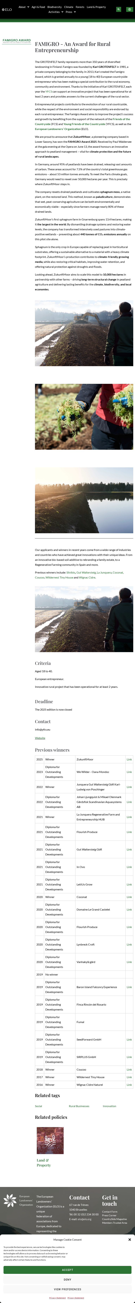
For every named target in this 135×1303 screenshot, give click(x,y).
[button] (129, 1239)
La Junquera (104, 572)
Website (40, 738)
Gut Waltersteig (86, 572)
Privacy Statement (57, 1297)
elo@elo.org (84, 1219)
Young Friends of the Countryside (84, 124)
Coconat (118, 572)
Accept (67, 1270)
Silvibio (70, 572)
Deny (67, 1279)
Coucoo (39, 577)
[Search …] (118, 9)
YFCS (48, 91)
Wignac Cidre (87, 577)
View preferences (67, 1289)
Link (129, 759)
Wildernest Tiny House (59, 577)
